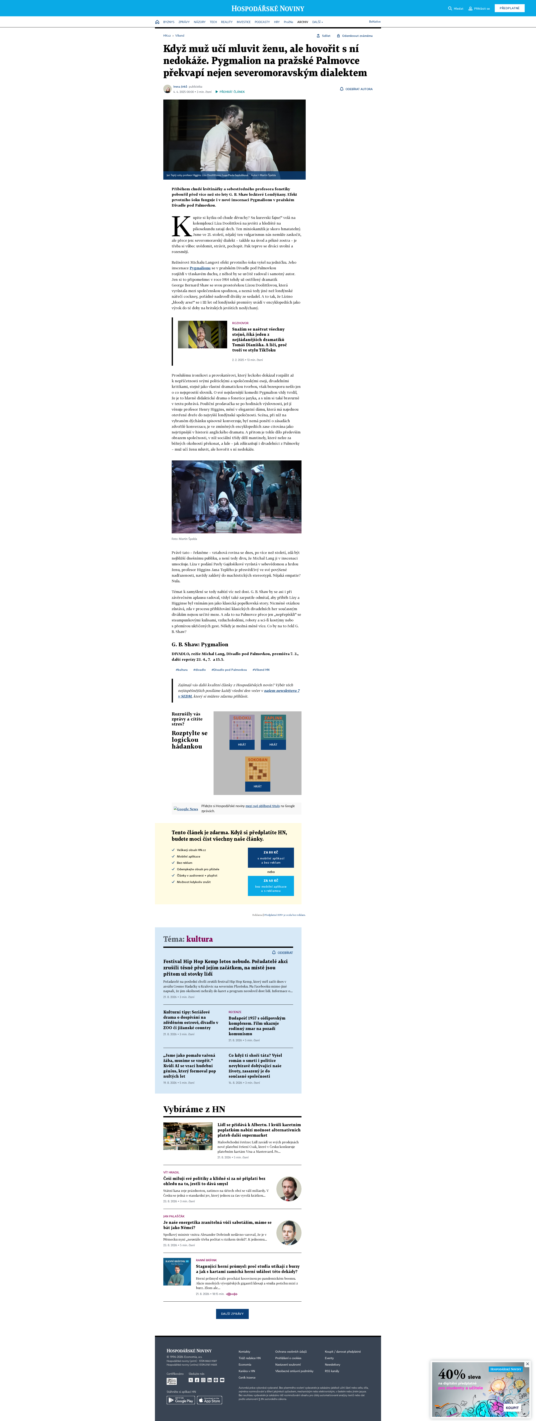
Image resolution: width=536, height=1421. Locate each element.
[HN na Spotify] (216, 1380)
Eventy (329, 1358)
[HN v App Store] (209, 1400)
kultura (199, 939)
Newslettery (332, 1364)
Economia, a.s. (193, 1357)
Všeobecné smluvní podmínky (294, 1371)
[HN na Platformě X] (191, 1380)
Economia (245, 1364)
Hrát (242, 744)
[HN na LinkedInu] (209, 1380)
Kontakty (244, 1351)
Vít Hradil (171, 1172)
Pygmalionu (200, 268)
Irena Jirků (180, 86)
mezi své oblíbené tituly (263, 806)
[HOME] (157, 22)
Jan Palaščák (173, 1216)
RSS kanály (332, 1371)
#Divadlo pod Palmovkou (229, 669)
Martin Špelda (268, 175)
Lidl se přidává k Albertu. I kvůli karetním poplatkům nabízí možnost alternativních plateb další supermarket (259, 1130)
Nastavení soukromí (288, 1364)
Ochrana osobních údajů (291, 1351)
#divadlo (199, 669)
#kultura (182, 669)
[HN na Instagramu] (203, 1380)
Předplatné (510, 8)
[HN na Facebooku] (197, 1380)
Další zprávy (232, 1313)
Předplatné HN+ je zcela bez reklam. (285, 914)
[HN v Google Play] (181, 1400)
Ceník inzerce (247, 1377)
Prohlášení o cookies (288, 1358)
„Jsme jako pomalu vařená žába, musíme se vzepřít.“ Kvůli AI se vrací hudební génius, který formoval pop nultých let (189, 1066)
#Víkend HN (261, 669)
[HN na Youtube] (222, 1380)
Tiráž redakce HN (250, 1358)
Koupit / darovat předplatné (343, 1351)
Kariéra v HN (247, 1371)
